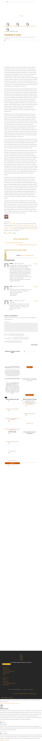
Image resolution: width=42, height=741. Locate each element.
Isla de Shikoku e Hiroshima (12, 460)
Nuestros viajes (11, 490)
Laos (7, 490)
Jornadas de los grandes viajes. (30, 228)
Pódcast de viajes (6, 669)
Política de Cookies (32, 693)
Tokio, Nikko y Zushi (8, 595)
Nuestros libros (6, 667)
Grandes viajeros (6, 684)
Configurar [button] (9, 703)
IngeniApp (11, 697)
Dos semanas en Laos (29, 423)
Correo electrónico (8, 338)
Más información (15, 703)
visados (32, 255)
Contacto (4, 674)
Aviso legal (15, 693)
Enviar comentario (34, 344)
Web (5, 341)
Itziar (11, 300)
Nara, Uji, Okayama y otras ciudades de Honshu (14, 556)
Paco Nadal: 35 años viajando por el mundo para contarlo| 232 (17, 641)
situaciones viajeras (25, 255)
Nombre (6, 334)
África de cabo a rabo (19, 37)
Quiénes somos (6, 677)
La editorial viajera (12, 223)
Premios (4, 679)
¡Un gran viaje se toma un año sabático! (12, 408)
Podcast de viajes (7, 601)
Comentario (7, 322)
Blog (5, 479)
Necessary (3, 722)
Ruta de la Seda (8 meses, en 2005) (20, 225)
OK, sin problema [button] (3, 703)
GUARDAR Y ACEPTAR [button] (4, 740)
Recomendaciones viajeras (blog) (9, 683)
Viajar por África (31, 37)
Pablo (7, 37)
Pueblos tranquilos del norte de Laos (30, 413)
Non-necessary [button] (3, 731)
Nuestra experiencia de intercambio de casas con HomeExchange (17, 484)
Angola (25, 37)
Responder (35, 263)
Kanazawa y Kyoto (8, 567)
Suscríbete (7, 664)
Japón (7, 526)
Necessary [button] (2, 721)
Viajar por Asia (17, 490)
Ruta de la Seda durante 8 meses (12, 374)
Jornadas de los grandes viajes (8, 671)
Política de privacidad (23, 693)
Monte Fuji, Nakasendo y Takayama (11, 577)
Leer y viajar (8, 228)
